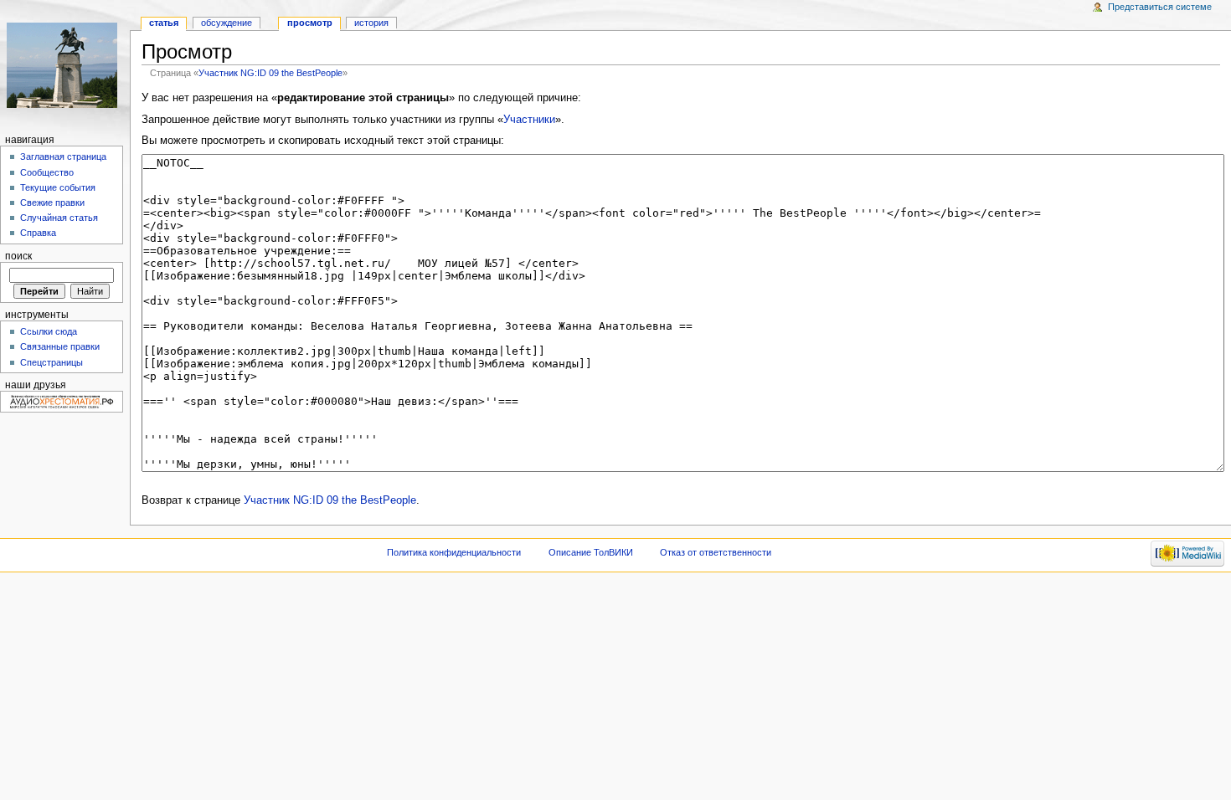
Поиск (18, 256)
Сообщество (47, 172)
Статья (163, 23)
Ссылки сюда (48, 331)
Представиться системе (1160, 7)
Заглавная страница (63, 156)
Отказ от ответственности (715, 552)
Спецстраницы (51, 362)
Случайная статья (59, 218)
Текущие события (57, 187)
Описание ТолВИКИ (591, 552)
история (371, 23)
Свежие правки (52, 202)
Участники (529, 120)
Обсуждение (226, 23)
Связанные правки (60, 346)
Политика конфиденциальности (454, 552)
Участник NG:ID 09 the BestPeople (270, 73)
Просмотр (309, 23)
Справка (38, 233)
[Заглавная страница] (65, 65)
